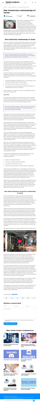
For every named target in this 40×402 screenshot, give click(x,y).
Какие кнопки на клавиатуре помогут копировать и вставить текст (28, 345)
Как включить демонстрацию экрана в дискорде (28, 389)
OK (33, 400)
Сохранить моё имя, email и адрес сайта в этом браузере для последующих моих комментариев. (19, 320)
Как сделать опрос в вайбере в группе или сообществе (11, 374)
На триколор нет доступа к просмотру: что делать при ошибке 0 (10, 389)
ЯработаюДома (12, 2)
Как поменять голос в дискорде (11, 359)
